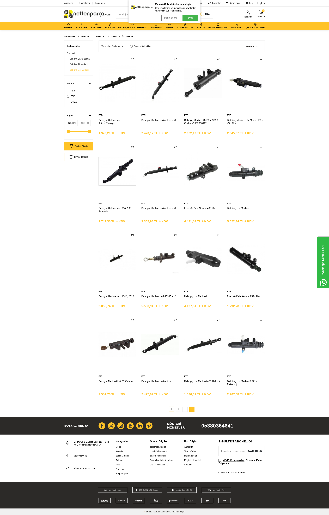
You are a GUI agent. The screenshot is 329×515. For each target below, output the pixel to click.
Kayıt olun (254, 451)
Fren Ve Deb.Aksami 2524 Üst (243, 296)
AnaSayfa (68, 3)
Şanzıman (156, 27)
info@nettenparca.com (85, 468)
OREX (73, 102)
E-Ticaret (154, 512)
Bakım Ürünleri (218, 27)
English (261, 3)
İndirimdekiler (190, 456)
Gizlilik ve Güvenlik (159, 465)
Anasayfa (70, 36)
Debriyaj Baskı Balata (80, 59)
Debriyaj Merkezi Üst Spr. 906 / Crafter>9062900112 (201, 122)
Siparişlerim (84, 3)
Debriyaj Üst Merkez (238, 208)
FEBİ (72, 91)
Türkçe (249, 3)
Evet (190, 17)
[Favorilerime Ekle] (132, 59)
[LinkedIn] (139, 425)
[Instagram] (120, 425)
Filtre (118, 465)
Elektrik (81, 27)
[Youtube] (130, 425)
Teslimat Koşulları (158, 447)
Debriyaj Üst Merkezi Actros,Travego (110, 122)
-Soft (147, 512)
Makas (201, 27)
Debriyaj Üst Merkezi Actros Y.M (158, 120)
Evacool (236, 27)
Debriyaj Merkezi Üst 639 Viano (116, 381)
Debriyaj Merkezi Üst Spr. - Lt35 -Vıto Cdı (245, 122)
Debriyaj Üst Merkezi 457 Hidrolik (202, 381)
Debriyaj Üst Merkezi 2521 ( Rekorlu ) (242, 383)
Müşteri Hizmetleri (192, 460)
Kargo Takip (235, 3)
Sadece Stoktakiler (142, 46)
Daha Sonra (170, 17)
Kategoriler (100, 3)
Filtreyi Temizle (81, 157)
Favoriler (216, 3)
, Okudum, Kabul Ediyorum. (240, 462)
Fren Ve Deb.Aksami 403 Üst (200, 208)
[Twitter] (111, 425)
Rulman (110, 27)
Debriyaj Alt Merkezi (79, 64)
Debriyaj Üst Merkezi (79, 70)
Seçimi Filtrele (81, 146)
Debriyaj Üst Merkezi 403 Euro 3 (158, 296)
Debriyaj (100, 36)
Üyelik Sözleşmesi (158, 451)
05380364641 (217, 426)
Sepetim (188, 465)
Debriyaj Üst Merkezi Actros (156, 381)
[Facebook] (102, 425)
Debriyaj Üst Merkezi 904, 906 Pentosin (115, 210)
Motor (68, 27)
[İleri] (191, 409)
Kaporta (96, 27)
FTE (72, 96)
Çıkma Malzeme (255, 27)
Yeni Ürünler (190, 451)
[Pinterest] (149, 425)
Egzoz (169, 27)
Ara (207, 14)
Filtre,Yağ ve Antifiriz (132, 27)
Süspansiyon (185, 27)
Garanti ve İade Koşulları (161, 460)
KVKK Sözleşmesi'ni (233, 460)
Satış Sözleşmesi (158, 456)
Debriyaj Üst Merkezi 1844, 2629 (116, 296)
